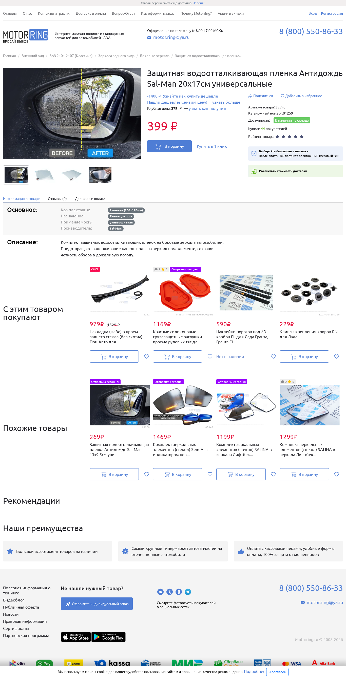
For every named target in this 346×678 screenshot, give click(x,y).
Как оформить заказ (158, 13)
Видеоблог (13, 600)
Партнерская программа (26, 635)
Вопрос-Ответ (123, 13)
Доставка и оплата (91, 13)
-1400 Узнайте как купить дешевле (182, 96)
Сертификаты (16, 628)
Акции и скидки (231, 13)
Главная (9, 56)
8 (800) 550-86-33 (311, 31)
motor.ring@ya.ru (171, 37)
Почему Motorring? (196, 13)
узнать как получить (208, 108)
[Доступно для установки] (108, 637)
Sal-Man (116, 228)
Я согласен (277, 672)
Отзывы (10, 13)
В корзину (174, 146)
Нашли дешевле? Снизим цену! (177, 102)
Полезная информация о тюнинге (26, 590)
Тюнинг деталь (121, 216)
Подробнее (254, 671)
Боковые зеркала (154, 56)
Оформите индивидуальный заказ (100, 604)
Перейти (199, 3)
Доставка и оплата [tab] (90, 199)
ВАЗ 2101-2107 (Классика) (71, 56)
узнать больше (226, 102)
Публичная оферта (21, 607)
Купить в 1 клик (212, 146)
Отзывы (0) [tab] (57, 199)
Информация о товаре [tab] (21, 199)
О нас (27, 13)
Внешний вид (33, 56)
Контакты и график (54, 13)
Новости (11, 614)
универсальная (121, 222)
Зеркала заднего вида (116, 56)
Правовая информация (25, 621)
